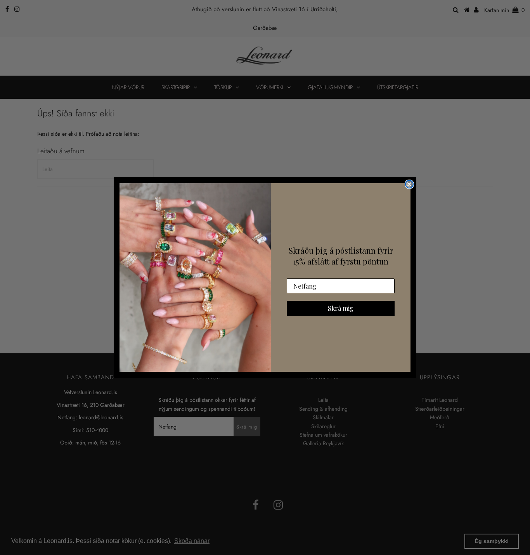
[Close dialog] (409, 184)
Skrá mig (340, 308)
